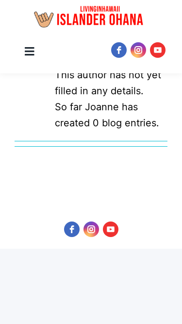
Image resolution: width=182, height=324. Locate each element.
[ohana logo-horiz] (91, 17)
